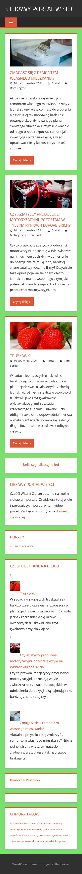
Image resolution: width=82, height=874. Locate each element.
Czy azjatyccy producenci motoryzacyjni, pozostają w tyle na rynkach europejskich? (40, 219)
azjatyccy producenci (39, 835)
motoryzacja (17, 841)
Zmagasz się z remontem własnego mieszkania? (34, 75)
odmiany (57, 823)
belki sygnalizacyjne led (41, 464)
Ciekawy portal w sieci (41, 8)
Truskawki (20, 355)
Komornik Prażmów (25, 780)
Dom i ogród (18, 88)
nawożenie (30, 823)
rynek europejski (61, 835)
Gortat (56, 83)
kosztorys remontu (20, 829)
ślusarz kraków (21, 546)
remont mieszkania (46, 841)
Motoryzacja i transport (25, 235)
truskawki (29, 841)
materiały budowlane (43, 829)
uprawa (62, 841)
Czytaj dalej (20, 160)
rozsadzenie (16, 823)
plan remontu (44, 823)
